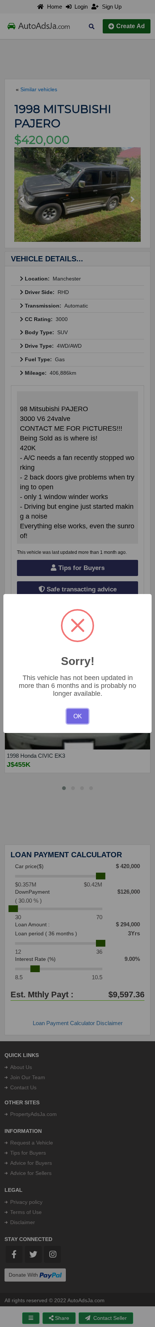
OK (77, 716)
